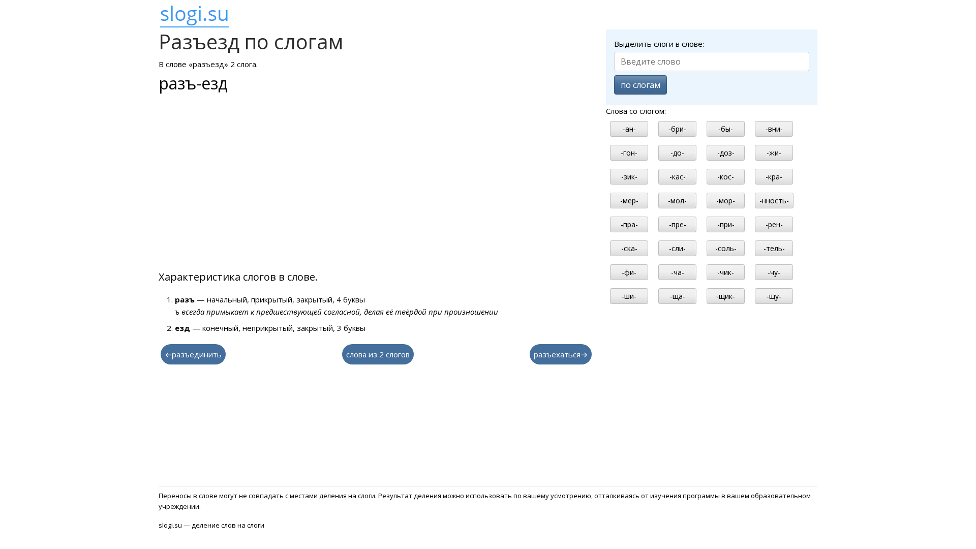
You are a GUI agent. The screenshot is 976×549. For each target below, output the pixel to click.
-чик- (725, 272)
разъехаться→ (561, 354)
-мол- (677, 200)
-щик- (725, 296)
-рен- (774, 224)
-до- (677, 153)
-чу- (774, 272)
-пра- (629, 224)
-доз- (726, 153)
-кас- (677, 176)
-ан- (629, 129)
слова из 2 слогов (378, 354)
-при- (726, 224)
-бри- (677, 129)
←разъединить (193, 354)
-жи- (774, 153)
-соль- (726, 248)
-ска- (629, 248)
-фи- (629, 272)
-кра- (774, 176)
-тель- (774, 248)
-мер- (629, 200)
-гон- (629, 153)
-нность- (774, 200)
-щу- (774, 296)
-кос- (725, 176)
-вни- (774, 129)
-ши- (629, 296)
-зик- (629, 176)
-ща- (677, 296)
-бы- (725, 129)
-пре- (677, 224)
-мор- (725, 200)
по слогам (640, 84)
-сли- (677, 248)
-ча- (677, 272)
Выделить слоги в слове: (659, 44)
